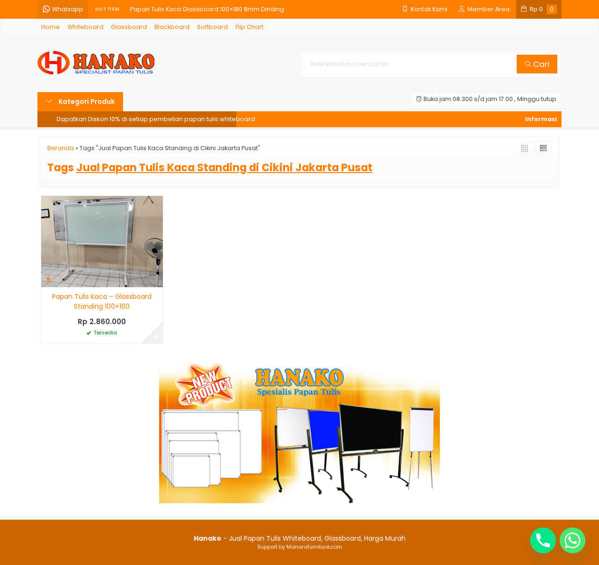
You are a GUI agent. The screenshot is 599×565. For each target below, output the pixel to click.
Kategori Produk (86, 101)
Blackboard (172, 27)
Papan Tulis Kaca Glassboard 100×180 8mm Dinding (207, 9)
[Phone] (543, 540)
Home (50, 27)
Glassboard (129, 27)
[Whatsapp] (572, 540)
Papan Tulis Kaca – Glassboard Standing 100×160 (102, 301)
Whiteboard (85, 27)
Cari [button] (540, 64)
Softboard (212, 27)
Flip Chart (249, 27)
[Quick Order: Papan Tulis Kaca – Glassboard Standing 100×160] (48, 278)
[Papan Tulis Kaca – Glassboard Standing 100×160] (102, 241)
